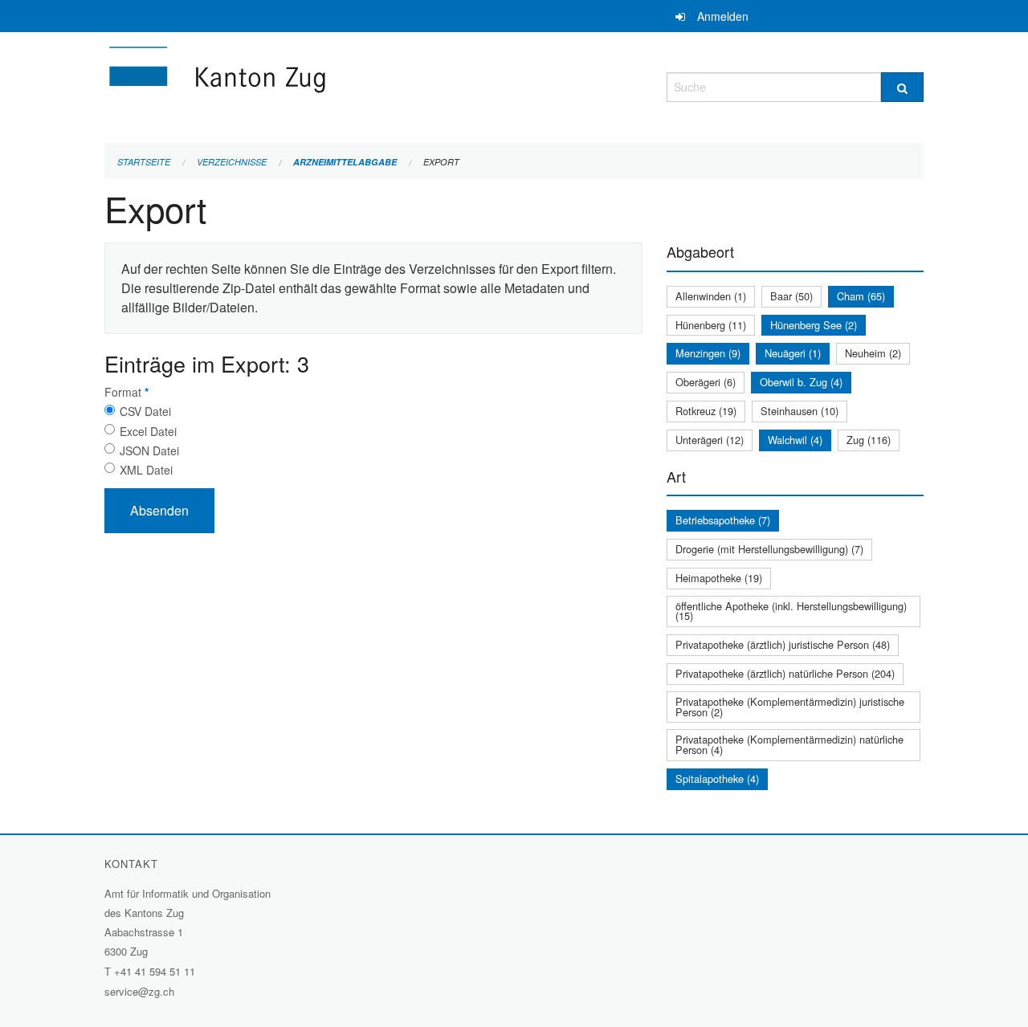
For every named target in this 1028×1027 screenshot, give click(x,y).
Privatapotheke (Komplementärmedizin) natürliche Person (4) (789, 744)
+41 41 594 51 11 (154, 971)
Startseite (143, 162)
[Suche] (902, 87)
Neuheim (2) (873, 353)
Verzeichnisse (232, 162)
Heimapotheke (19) (718, 577)
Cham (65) (861, 296)
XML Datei (146, 470)
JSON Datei (149, 450)
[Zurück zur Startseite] (313, 84)
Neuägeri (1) (793, 353)
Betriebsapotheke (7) (722, 520)
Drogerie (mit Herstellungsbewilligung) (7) (769, 548)
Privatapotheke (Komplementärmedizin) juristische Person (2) (789, 706)
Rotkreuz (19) (705, 410)
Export (441, 162)
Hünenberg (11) (710, 324)
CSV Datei (145, 411)
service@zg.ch (139, 991)
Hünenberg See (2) (813, 324)
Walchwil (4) (795, 439)
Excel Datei (148, 431)
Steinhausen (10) (799, 410)
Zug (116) (868, 439)
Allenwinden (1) (710, 296)
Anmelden (723, 16)
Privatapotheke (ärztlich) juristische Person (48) (782, 644)
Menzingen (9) (707, 353)
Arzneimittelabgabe (345, 162)
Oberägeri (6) (705, 381)
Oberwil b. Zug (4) (801, 381)
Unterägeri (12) (709, 439)
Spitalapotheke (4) (717, 778)
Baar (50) (791, 296)
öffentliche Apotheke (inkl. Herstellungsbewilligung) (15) (791, 611)
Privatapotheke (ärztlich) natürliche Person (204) (785, 673)
